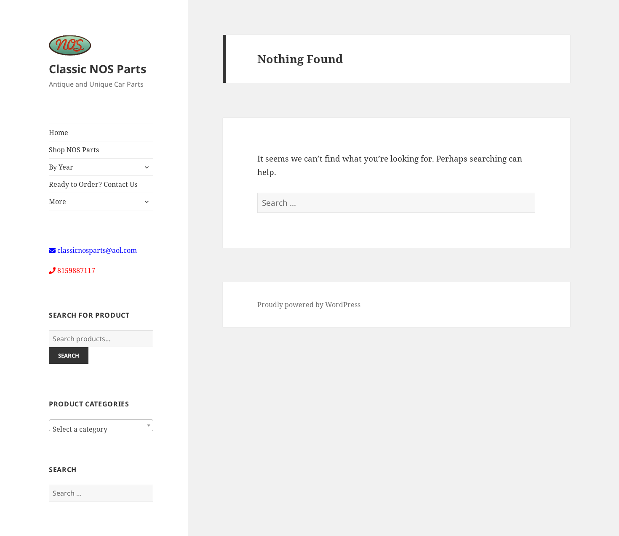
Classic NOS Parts (97, 69)
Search (68, 355)
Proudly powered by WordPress (308, 304)
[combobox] (101, 425)
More (57, 201)
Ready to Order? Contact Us (93, 184)
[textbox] (101, 429)
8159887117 (76, 270)
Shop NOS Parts (74, 149)
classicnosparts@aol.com (97, 250)
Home (58, 132)
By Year (61, 167)
